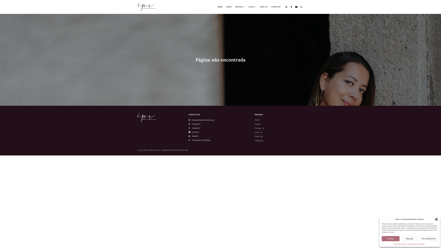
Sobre (219, 7)
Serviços (239, 7)
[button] (436, 219)
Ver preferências (429, 239)
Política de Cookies (400, 244)
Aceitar (391, 239)
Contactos (275, 7)
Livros (251, 7)
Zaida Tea (263, 7)
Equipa (229, 7)
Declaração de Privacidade (416, 244)
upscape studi (181, 150)
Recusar (409, 239)
